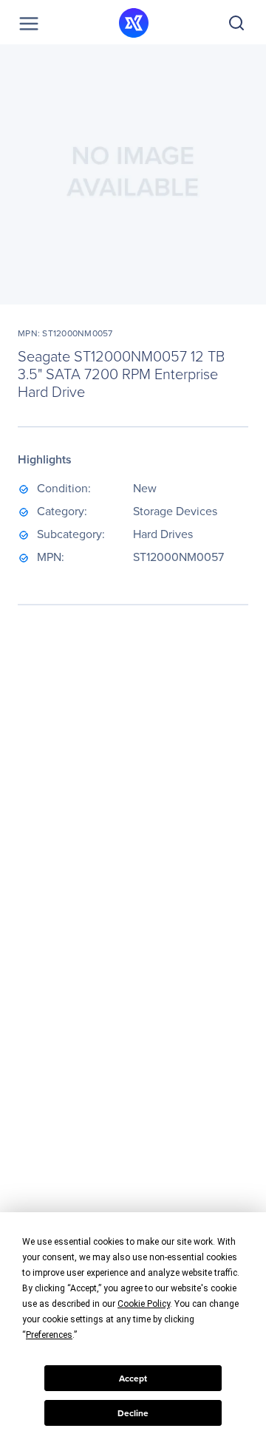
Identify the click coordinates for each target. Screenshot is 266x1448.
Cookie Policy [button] (143, 1304)
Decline (133, 1413)
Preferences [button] (49, 1335)
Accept (133, 1378)
